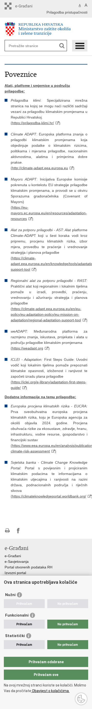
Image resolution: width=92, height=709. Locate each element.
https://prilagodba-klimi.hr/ (33, 123)
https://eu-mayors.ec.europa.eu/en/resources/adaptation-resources (49, 213)
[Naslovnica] (46, 29)
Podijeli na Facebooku (18, 530)
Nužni (10, 594)
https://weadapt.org (27, 348)
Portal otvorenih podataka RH (28, 567)
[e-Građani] (26, 6)
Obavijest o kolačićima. (50, 691)
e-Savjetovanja (17, 561)
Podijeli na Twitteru (29, 530)
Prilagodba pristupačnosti (67, 12)
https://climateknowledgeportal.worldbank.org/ (49, 496)
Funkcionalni (17, 615)
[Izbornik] (79, 45)
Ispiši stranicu (7, 530)
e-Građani (13, 556)
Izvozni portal (15, 573)
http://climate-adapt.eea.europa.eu (40, 168)
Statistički (15, 635)
